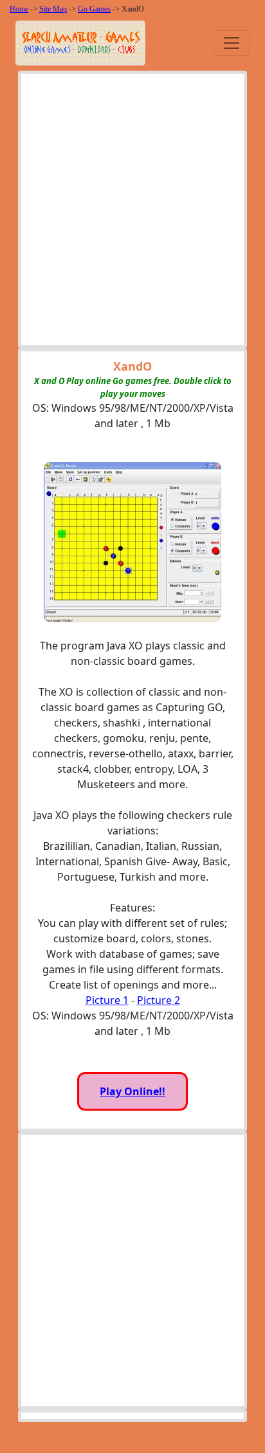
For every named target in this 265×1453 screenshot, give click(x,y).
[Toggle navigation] (232, 43)
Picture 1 (107, 1000)
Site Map (53, 8)
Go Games (94, 8)
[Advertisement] (132, 212)
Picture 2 (158, 1000)
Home (19, 8)
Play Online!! (132, 1091)
